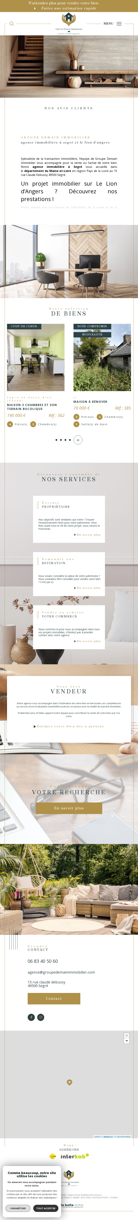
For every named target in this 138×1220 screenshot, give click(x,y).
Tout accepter (45, 1208)
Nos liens (85, 1198)
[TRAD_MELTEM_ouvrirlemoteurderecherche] (11, 23)
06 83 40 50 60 (43, 962)
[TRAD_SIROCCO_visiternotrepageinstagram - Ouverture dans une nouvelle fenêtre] (40, 1018)
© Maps (107, 1137)
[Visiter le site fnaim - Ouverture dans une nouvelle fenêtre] (52, 1157)
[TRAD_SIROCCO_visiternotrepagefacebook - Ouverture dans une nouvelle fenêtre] (31, 1018)
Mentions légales (62, 1198)
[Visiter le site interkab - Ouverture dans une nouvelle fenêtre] (75, 1156)
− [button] (127, 1041)
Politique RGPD (100, 1198)
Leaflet (97, 1137)
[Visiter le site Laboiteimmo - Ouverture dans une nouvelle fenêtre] (69, 1210)
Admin (76, 1198)
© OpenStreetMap (123, 1137)
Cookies (113, 1199)
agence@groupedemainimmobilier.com (61, 973)
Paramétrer (18, 1208)
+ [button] (127, 1036)
